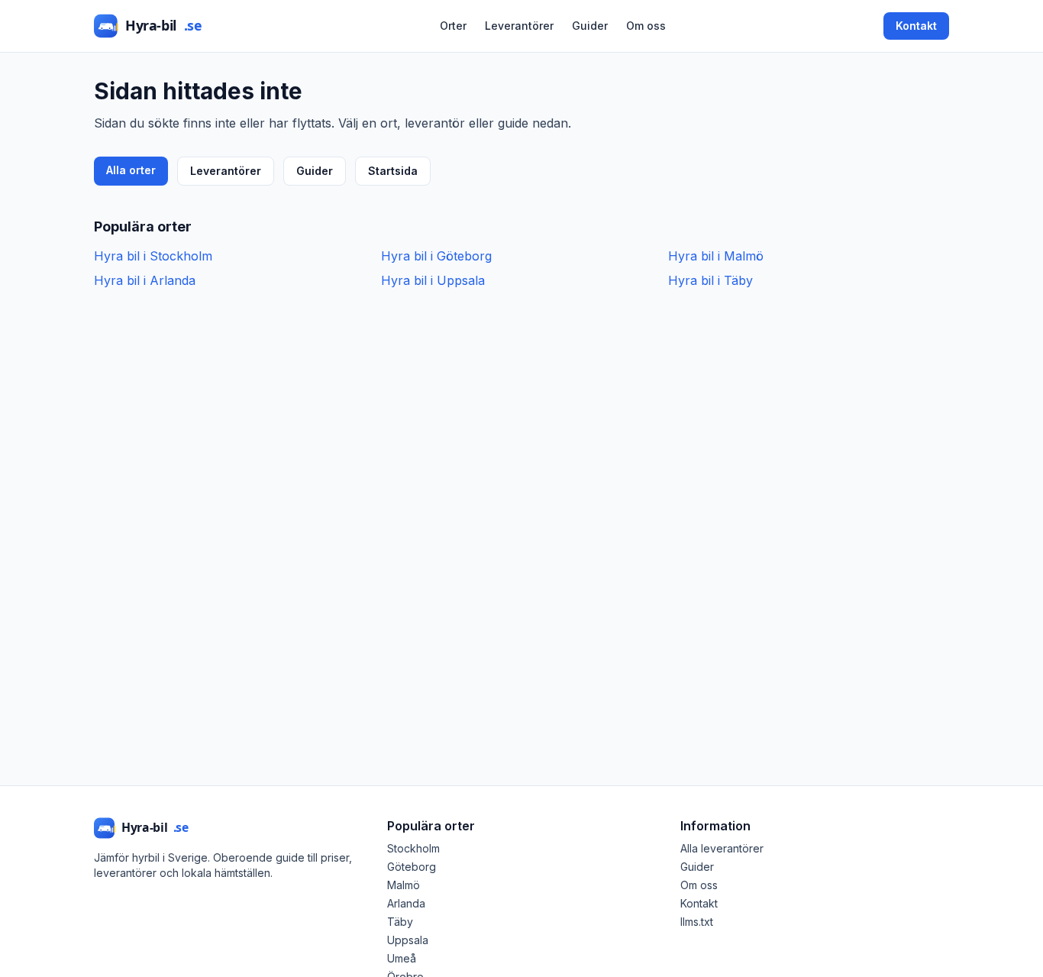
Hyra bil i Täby (710, 280)
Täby (400, 921)
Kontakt (916, 25)
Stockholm (413, 848)
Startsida (393, 170)
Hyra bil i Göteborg (436, 256)
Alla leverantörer (722, 848)
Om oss (646, 25)
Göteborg (411, 866)
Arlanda (406, 903)
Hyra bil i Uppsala (433, 280)
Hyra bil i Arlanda (144, 280)
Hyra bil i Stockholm (153, 256)
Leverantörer (519, 25)
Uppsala (407, 939)
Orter (453, 25)
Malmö (403, 884)
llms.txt (696, 921)
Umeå (401, 958)
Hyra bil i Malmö (716, 256)
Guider (590, 25)
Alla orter (131, 169)
